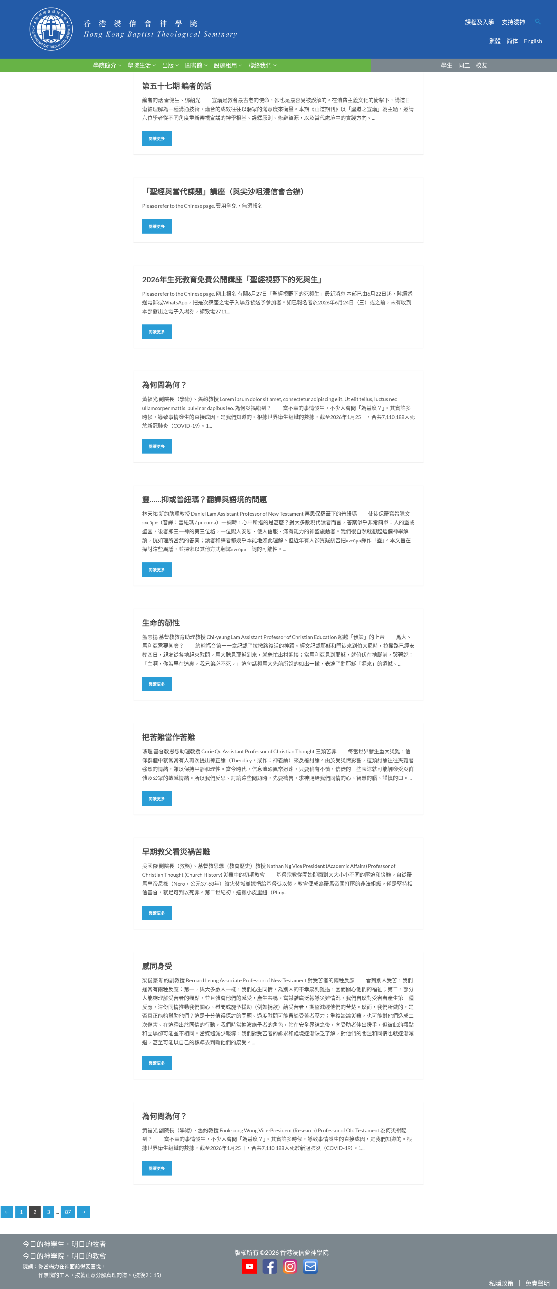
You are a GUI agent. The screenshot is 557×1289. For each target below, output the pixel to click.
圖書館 (193, 65)
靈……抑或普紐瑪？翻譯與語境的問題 (204, 499)
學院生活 (139, 65)
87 (68, 1212)
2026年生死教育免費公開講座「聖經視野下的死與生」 (233, 279)
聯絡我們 (260, 65)
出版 (168, 65)
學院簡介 (104, 65)
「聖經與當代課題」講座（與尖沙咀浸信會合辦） (225, 191)
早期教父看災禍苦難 (176, 851)
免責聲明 (537, 1283)
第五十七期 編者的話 (176, 86)
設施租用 (225, 65)
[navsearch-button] (538, 22)
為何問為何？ (164, 384)
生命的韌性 (161, 622)
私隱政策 (501, 1283)
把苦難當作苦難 (168, 737)
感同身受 (157, 966)
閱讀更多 (157, 138)
